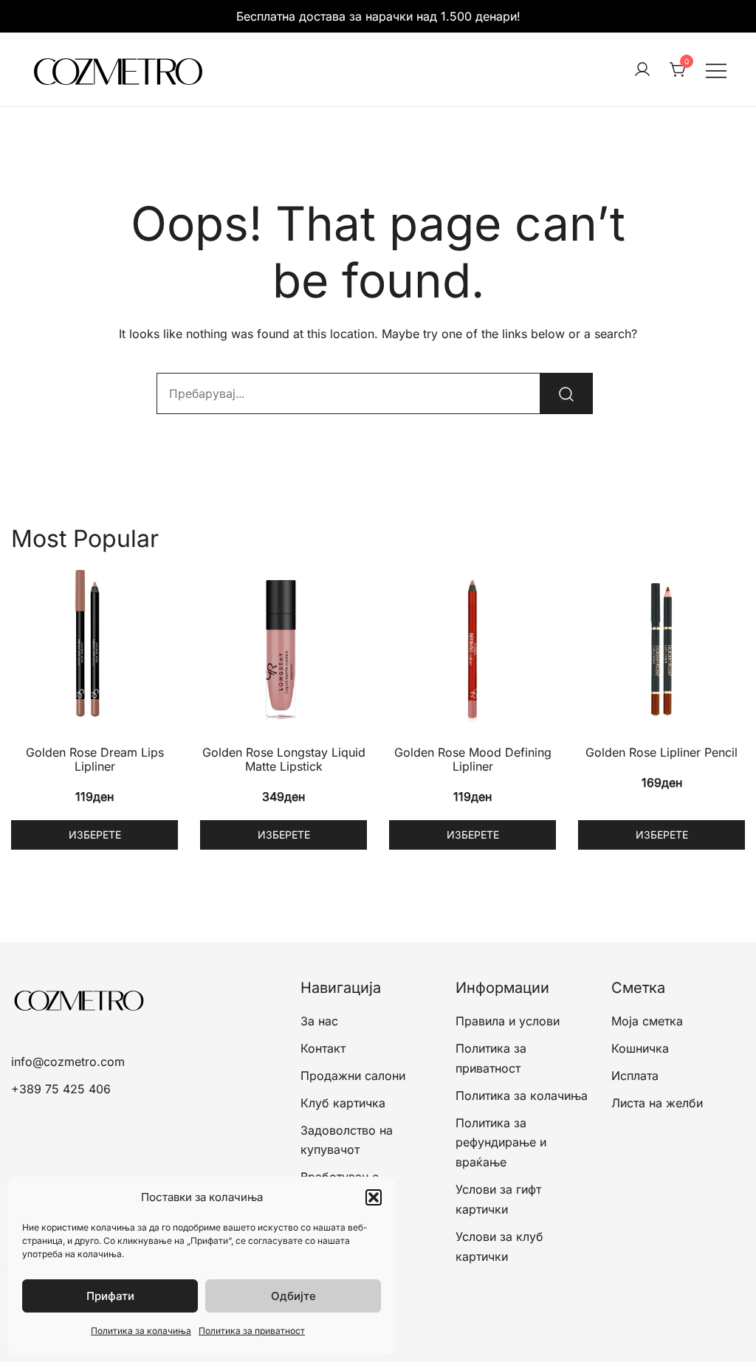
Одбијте (293, 1296)
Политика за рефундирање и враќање (501, 1142)
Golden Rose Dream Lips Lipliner (95, 759)
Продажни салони (352, 1075)
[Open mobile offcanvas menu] (716, 70)
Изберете (95, 834)
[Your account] (642, 70)
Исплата (635, 1075)
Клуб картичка (342, 1103)
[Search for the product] (566, 393)
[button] (373, 1197)
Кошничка (640, 1048)
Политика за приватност (252, 1330)
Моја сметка (647, 1021)
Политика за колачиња (141, 1330)
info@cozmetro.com (68, 1061)
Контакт (323, 1048)
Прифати (110, 1296)
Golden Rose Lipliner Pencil (661, 752)
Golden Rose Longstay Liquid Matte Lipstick (283, 759)
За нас (319, 1021)
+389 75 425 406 (61, 1088)
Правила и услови (508, 1021)
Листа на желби (657, 1103)
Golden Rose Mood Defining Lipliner (472, 759)
